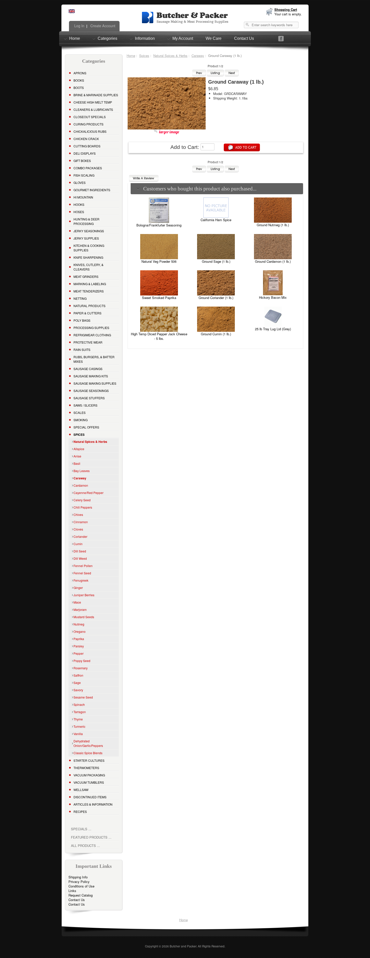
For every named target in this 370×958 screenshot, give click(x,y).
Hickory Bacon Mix (273, 297)
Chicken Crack (86, 139)
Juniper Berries (83, 595)
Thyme (78, 719)
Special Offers (86, 427)
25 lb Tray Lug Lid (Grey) (273, 328)
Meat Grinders (85, 276)
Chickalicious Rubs (89, 131)
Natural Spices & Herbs (170, 55)
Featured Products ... (91, 837)
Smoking (80, 420)
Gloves (79, 182)
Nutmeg (78, 624)
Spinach (79, 704)
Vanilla (78, 734)
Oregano (79, 631)
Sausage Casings (87, 369)
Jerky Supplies (86, 238)
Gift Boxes (82, 160)
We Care (213, 38)
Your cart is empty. (288, 14)
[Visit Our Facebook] (281, 38)
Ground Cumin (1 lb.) (216, 334)
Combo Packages (87, 168)
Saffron (78, 675)
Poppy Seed (81, 660)
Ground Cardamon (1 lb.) (273, 261)
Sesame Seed (83, 697)
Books (78, 80)
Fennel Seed (82, 573)
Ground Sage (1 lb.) (216, 261)
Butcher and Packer (183, 946)
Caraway (198, 55)
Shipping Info (78, 877)
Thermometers (86, 768)
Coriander (80, 536)
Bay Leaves (81, 471)
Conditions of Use (81, 886)
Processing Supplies (91, 327)
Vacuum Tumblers (88, 782)
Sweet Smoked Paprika (159, 297)
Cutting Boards (86, 146)
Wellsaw (80, 789)
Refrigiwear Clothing (92, 335)
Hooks (78, 204)
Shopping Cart (285, 9)
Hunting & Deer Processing (86, 221)
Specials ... (81, 829)
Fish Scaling (83, 175)
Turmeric (79, 726)
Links (72, 890)
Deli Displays (84, 153)
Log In (78, 25)
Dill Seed (79, 551)
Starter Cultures (88, 760)
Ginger (78, 587)
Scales (79, 412)
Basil (76, 463)
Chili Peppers (82, 507)
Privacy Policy (79, 881)
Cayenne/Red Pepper (88, 492)
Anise (77, 456)
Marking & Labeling (89, 284)
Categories (107, 38)
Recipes (80, 811)
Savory (78, 690)
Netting (80, 298)
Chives (78, 514)
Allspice (78, 449)
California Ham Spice (216, 219)
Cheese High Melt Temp (92, 102)
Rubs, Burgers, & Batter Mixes (94, 359)
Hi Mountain (83, 197)
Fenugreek (80, 580)
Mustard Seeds (83, 617)
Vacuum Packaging (89, 775)
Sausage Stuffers (89, 398)
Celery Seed (82, 500)
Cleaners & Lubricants (93, 109)
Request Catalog (80, 895)
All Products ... (85, 845)
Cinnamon (80, 522)
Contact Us (244, 38)
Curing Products (88, 124)
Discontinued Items (89, 797)
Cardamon (80, 485)
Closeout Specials (89, 117)
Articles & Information (93, 804)
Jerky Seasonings (88, 231)
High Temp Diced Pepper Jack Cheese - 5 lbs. (159, 336)
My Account (182, 38)
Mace (77, 602)
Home (74, 38)
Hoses (78, 212)
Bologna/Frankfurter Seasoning (158, 225)
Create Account (102, 25)
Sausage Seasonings (91, 390)
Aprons (79, 73)
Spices (144, 55)
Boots (78, 87)
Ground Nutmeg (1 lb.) (273, 224)
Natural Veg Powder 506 (158, 261)
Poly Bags (81, 320)
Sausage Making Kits (90, 376)
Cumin (78, 544)
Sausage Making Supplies (94, 383)
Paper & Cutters (87, 313)
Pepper (78, 653)
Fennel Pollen (83, 566)
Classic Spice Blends (87, 753)
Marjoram (80, 609)
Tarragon (79, 712)
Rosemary (80, 668)
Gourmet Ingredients (91, 190)
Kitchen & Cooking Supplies (88, 247)
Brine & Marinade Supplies (95, 95)
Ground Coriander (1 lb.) (216, 297)
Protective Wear (87, 342)
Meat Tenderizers (88, 291)
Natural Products (89, 306)
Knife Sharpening (88, 257)
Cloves (78, 529)
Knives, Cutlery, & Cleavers (88, 266)
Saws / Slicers (85, 405)
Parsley (78, 646)
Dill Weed (80, 558)
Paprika (78, 639)
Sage (77, 682)
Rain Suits (81, 349)
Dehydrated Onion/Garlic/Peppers (88, 743)
